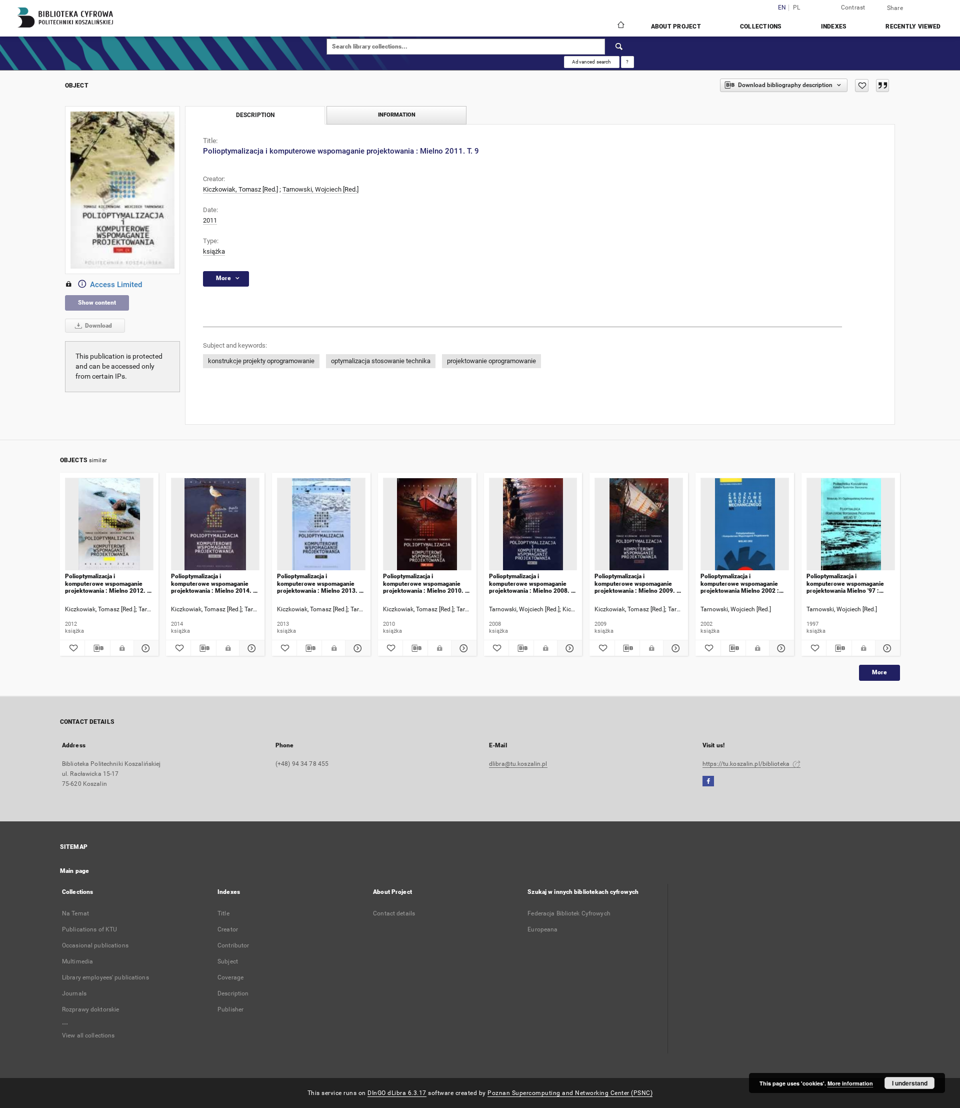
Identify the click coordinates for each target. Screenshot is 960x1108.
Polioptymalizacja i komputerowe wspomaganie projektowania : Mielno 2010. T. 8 (426, 583)
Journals (74, 993)
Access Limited (116, 284)
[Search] (619, 47)
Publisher (231, 1009)
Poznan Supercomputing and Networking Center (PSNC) (570, 1092)
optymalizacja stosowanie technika (380, 361)
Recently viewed (913, 26)
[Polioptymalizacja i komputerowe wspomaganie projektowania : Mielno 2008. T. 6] (533, 524)
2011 (210, 220)
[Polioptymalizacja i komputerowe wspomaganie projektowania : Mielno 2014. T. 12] (215, 524)
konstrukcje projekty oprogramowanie (261, 361)
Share (895, 8)
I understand (910, 1082)
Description (233, 993)
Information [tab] (397, 115)
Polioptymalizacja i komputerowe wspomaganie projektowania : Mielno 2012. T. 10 (108, 583)
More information (850, 1083)
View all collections (88, 1035)
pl (796, 8)
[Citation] (882, 85)
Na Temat (75, 913)
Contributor (233, 945)
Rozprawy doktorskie (90, 1009)
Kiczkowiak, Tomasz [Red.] (240, 189)
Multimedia (77, 961)
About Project (676, 26)
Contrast (853, 7)
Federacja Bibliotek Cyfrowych (569, 913)
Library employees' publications (105, 977)
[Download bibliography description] (97, 648)
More (879, 672)
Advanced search (591, 62)
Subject (228, 961)
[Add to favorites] (861, 85)
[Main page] (620, 26)
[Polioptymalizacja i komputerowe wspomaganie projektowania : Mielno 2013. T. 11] (321, 524)
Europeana (543, 929)
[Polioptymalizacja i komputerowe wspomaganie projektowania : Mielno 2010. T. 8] (427, 524)
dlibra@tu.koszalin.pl (518, 763)
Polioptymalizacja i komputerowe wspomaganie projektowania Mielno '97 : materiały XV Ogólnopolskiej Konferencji (845, 583)
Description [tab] (255, 115)
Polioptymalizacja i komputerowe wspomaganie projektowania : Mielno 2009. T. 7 (638, 583)
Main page (74, 870)
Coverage (231, 977)
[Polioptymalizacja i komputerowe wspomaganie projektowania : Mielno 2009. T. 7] (638, 524)
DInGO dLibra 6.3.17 (397, 1092)
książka (214, 251)
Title (224, 913)
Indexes (834, 26)
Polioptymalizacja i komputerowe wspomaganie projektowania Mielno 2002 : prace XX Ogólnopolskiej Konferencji (739, 583)
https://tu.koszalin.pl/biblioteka (746, 763)
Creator (228, 929)
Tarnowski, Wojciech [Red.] (320, 189)
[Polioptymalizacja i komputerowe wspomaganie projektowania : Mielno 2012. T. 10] (109, 524)
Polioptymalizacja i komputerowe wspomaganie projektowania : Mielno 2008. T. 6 (532, 583)
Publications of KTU (89, 929)
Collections (761, 26)
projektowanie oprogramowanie (491, 361)
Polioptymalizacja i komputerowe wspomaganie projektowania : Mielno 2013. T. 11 (320, 583)
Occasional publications (95, 945)
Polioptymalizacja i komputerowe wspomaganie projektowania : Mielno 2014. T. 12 (214, 583)
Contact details (394, 913)
